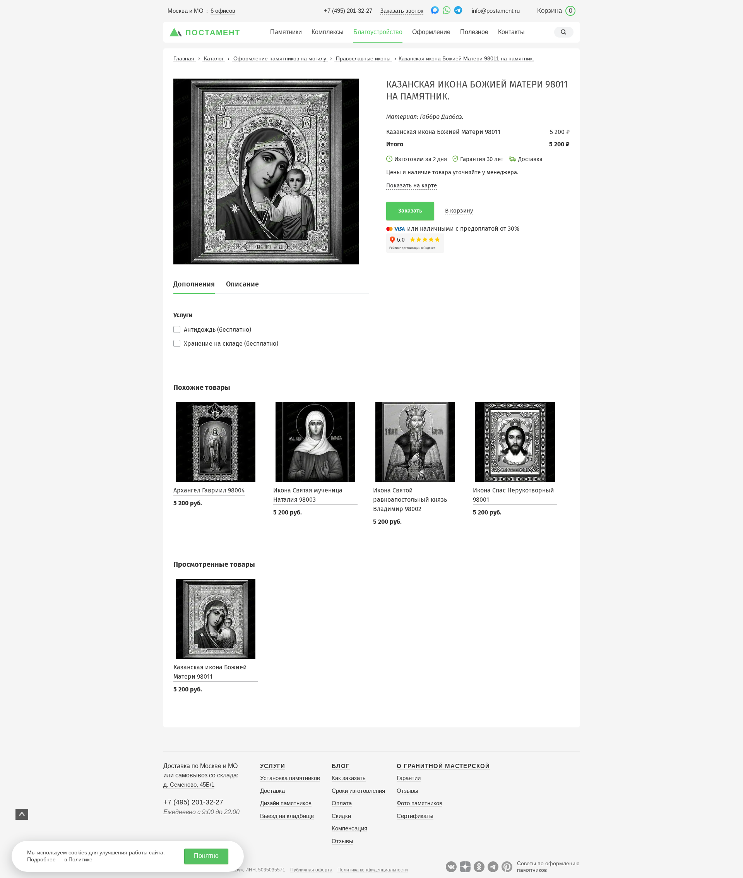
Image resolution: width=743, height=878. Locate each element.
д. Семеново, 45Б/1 (188, 784)
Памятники (286, 32)
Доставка (272, 790)
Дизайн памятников (286, 803)
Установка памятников (290, 778)
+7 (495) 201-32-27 (348, 10)
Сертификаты (415, 816)
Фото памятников (419, 803)
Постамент (212, 32)
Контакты (511, 32)
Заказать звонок (401, 10)
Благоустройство (377, 32)
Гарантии (409, 778)
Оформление (431, 32)
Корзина (554, 10)
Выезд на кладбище (287, 816)
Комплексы (328, 32)
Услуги (272, 766)
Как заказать (349, 778)
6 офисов (223, 10)
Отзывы (342, 841)
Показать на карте (411, 185)
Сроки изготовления (358, 790)
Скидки (341, 816)
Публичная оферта (311, 870)
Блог (341, 766)
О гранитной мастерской (443, 766)
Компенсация (349, 828)
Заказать (410, 210)
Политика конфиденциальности (372, 870)
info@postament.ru (496, 10)
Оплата (342, 803)
